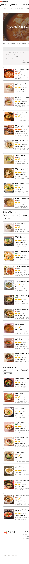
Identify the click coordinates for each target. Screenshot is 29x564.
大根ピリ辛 (7, 218)
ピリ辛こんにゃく (14, 215)
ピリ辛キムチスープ (10, 54)
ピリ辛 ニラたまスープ (11, 58)
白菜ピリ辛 (7, 370)
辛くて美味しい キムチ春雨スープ (13, 56)
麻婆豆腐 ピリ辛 (8, 373)
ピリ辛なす (24, 370)
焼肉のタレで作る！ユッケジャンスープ (15, 61)
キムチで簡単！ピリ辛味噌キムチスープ (15, 52)
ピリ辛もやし (16, 370)
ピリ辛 (5, 215)
